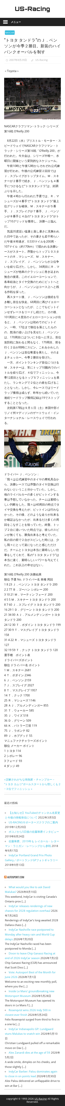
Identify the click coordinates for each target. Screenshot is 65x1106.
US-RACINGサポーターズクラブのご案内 (33, 822)
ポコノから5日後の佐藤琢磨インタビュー (34, 831)
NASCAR (9, 32)
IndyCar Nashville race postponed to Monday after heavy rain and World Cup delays (30, 934)
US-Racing (32, 8)
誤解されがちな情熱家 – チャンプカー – (30, 779)
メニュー (16, 22)
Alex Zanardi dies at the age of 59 (29, 1052)
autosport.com (15, 877)
